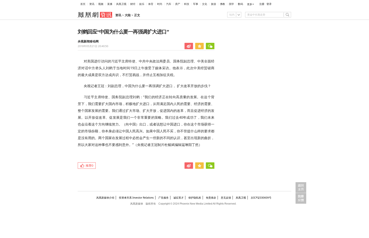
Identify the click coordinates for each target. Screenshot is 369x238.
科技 (186, 4)
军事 (195, 4)
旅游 (213, 4)
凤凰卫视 (121, 4)
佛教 (222, 4)
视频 (100, 4)
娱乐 (141, 4)
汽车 (168, 4)
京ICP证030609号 (261, 197)
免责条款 (211, 197)
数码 (240, 4)
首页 (82, 4)
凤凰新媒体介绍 (105, 197)
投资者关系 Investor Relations (136, 197)
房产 (177, 4)
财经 (132, 4)
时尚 (159, 4)
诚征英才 (178, 197)
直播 (109, 4)
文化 (204, 4)
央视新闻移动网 (88, 41)
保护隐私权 (194, 197)
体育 (150, 4)
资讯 (91, 4)
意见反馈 (226, 197)
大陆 (128, 15)
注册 (261, 4)
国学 (231, 4)
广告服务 (163, 197)
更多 (249, 4)
